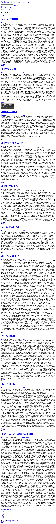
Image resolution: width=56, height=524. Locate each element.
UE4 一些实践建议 (9, 19)
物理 (24, 231)
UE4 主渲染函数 (8, 69)
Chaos (3, 252)
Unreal (6, 509)
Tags (4, 2)
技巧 (24, 115)
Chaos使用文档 (8, 335)
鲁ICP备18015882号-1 (6, 521)
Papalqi (3, 1)
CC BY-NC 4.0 (14, 520)
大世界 (3, 182)
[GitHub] (1, 15)
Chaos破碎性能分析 (10, 227)
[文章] (5, 9)
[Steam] (4, 15)
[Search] (24, 2)
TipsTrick (25, 23)
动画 (24, 189)
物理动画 (4, 223)
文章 (2, 2)
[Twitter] (2, 15)
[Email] (5, 15)
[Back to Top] (1, 522)
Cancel (2, 6)
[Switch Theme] (28, 2)
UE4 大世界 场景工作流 (12, 143)
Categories (7, 2)
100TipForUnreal (9, 111)
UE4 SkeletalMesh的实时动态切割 (17, 434)
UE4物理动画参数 (9, 186)
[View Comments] (3, 522)
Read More (3, 64)
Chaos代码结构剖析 (10, 256)
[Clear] (25, 2)
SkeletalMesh (30, 437)
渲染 (24, 72)
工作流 (24, 146)
